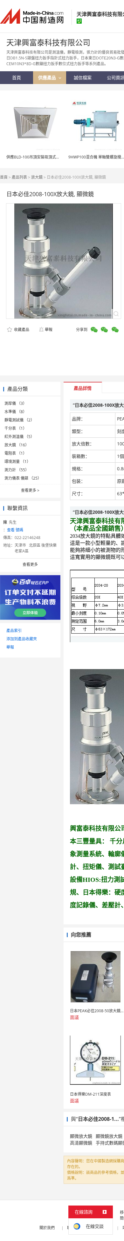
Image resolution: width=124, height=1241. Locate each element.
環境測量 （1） (17, 461)
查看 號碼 (15, 530)
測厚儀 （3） (15, 403)
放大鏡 (37, 177)
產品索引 (14, 630)
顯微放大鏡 (81, 1136)
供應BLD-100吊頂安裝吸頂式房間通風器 (40, 157)
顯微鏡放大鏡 (109, 1136)
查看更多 (30, 490)
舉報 (48, 329)
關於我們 (47, 1227)
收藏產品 (21, 329)
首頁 (4, 177)
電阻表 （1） (15, 453)
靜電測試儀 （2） (19, 420)
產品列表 (19, 177)
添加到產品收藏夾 (21, 639)
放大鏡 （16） (16, 445)
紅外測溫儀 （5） (19, 436)
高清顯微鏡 (81, 1143)
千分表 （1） (15, 428)
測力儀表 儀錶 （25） (22, 478)
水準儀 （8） (15, 411)
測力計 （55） (16, 470)
